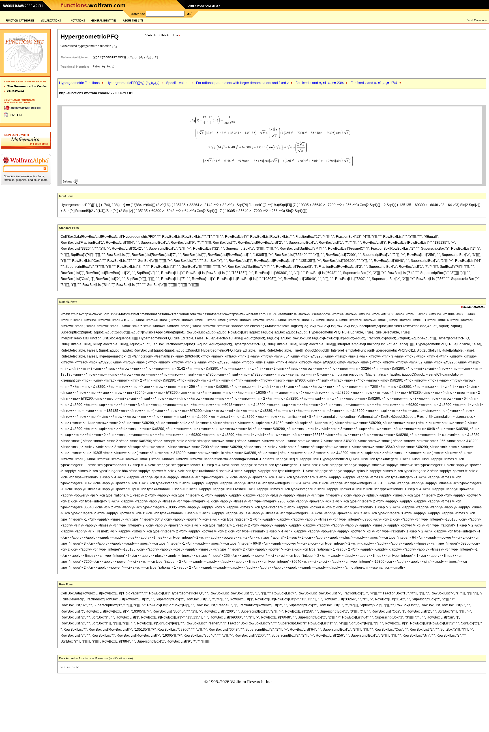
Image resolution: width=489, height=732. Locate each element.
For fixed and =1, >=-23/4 (319, 83)
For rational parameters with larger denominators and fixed (242, 83)
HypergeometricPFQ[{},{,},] (132, 83)
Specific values (177, 83)
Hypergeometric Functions (79, 83)
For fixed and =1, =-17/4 (374, 83)
